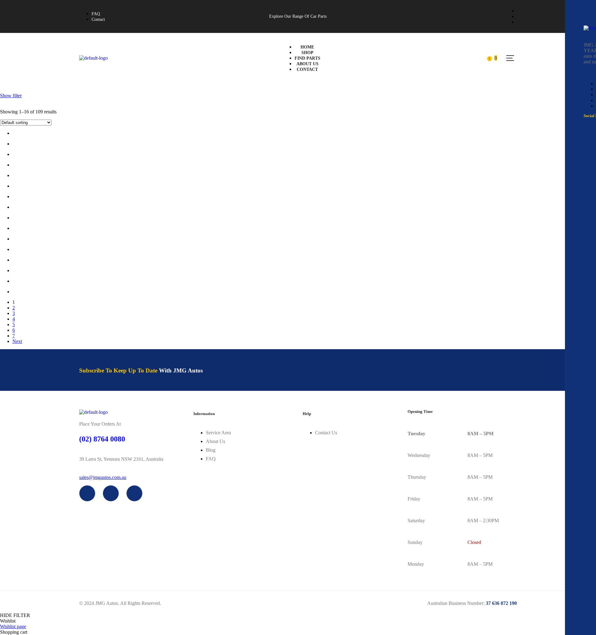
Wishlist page (13, 626)
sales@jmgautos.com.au (102, 477)
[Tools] (134, 493)
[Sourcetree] (111, 493)
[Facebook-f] (87, 493)
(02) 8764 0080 (102, 439)
